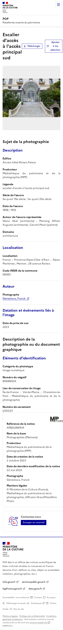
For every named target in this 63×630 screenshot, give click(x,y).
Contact (38, 597)
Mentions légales (10, 616)
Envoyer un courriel (33, 522)
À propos (51, 597)
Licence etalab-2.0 (38, 622)
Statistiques (36, 603)
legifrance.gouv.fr (12, 588)
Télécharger (33, 46)
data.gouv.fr (35, 588)
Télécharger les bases (16, 603)
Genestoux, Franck (14, 298)
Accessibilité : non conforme (16, 597)
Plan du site (18, 609)
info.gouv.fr (9, 582)
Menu (58, 4)
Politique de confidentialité (32, 616)
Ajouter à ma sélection (55, 46)
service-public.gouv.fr (34, 582)
